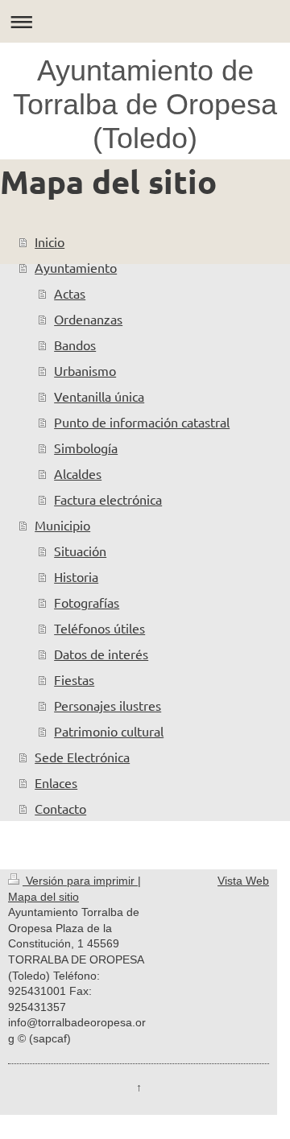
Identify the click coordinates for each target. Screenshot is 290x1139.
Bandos (75, 344)
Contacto (60, 808)
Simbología (86, 448)
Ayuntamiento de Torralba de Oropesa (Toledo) (145, 104)
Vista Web (243, 880)
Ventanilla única (99, 396)
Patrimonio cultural (109, 731)
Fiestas (74, 679)
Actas (69, 293)
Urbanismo (85, 370)
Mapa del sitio (43, 896)
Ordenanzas (88, 319)
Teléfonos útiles (99, 628)
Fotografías (86, 602)
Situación (80, 551)
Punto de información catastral (142, 422)
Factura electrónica (108, 499)
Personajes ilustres (107, 705)
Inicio (49, 241)
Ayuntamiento (76, 267)
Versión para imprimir (80, 880)
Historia (76, 576)
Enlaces (56, 782)
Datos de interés (101, 654)
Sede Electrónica (82, 757)
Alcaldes (78, 473)
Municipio (62, 525)
